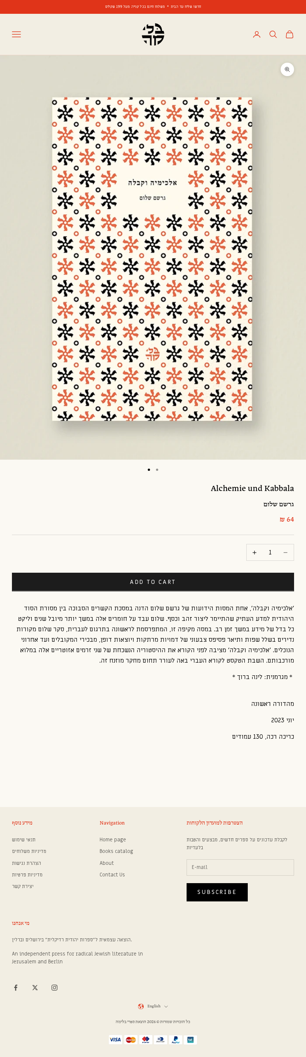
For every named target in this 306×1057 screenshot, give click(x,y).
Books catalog (116, 851)
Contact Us (112, 875)
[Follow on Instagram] (54, 987)
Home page (113, 839)
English (153, 1006)
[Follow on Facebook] (15, 987)
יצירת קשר (23, 886)
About (107, 863)
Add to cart (153, 582)
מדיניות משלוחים (29, 851)
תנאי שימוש (23, 839)
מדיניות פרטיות (27, 875)
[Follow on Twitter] (35, 987)
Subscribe (217, 892)
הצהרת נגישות (26, 863)
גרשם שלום (278, 505)
